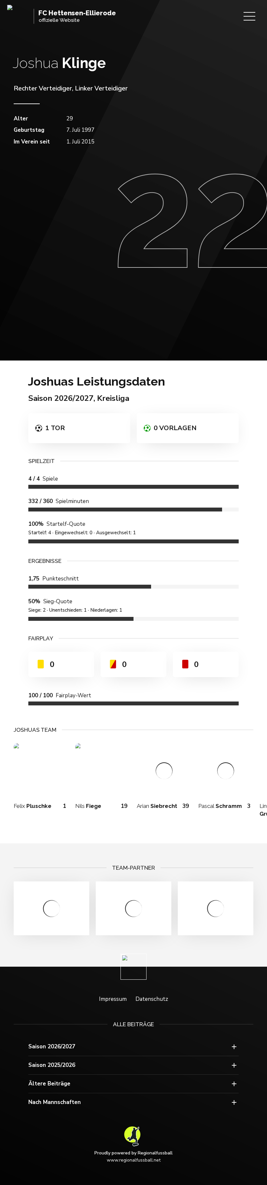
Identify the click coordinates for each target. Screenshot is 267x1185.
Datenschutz (151, 999)
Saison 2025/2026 (51, 1065)
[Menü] (249, 16)
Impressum (113, 999)
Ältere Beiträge (49, 1083)
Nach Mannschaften (54, 1102)
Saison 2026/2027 (51, 1046)
